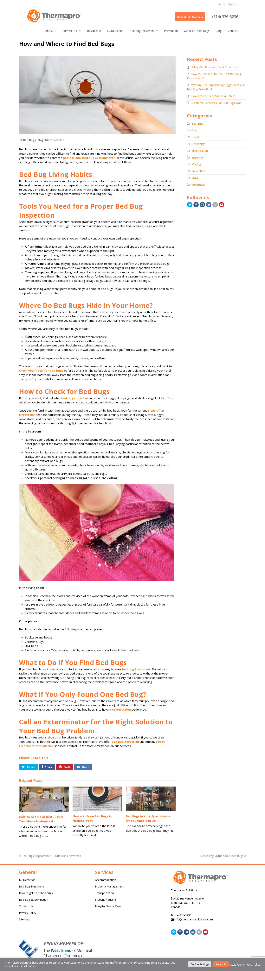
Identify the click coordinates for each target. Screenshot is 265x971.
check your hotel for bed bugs (41, 370)
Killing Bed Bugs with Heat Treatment (214, 67)
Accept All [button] (221, 964)
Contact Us (26, 906)
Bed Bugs (29, 140)
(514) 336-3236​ (225, 16)
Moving (196, 164)
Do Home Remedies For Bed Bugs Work (216, 103)
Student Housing (105, 899)
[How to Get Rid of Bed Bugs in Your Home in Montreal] (44, 799)
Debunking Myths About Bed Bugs (221, 856)
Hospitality (198, 144)
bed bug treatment (136, 669)
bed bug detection (125, 742)
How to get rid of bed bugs (36, 893)
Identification (54, 140)
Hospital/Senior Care (108, 906)
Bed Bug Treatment (31, 886)
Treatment (198, 184)
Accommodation (105, 880)
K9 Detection (27, 880)
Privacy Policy (27, 913)
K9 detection (121, 709)
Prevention (198, 171)
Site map (24, 919)
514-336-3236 (182, 915)
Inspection (197, 157)
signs (152, 410)
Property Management (109, 886)
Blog (40, 140)
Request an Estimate (190, 16)
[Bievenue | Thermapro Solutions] (200, 886)
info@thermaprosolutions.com (193, 919)
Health (195, 137)
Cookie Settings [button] (200, 964)
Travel (195, 178)
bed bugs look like (74, 398)
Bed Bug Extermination (33, 899)
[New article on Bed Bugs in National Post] (97, 799)
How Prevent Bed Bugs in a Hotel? (213, 96)
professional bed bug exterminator (89, 158)
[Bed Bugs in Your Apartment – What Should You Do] (151, 799)
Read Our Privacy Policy (245, 964)
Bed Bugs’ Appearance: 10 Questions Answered (51, 856)
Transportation (104, 893)
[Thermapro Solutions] (54, 16)
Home (221, 4)
